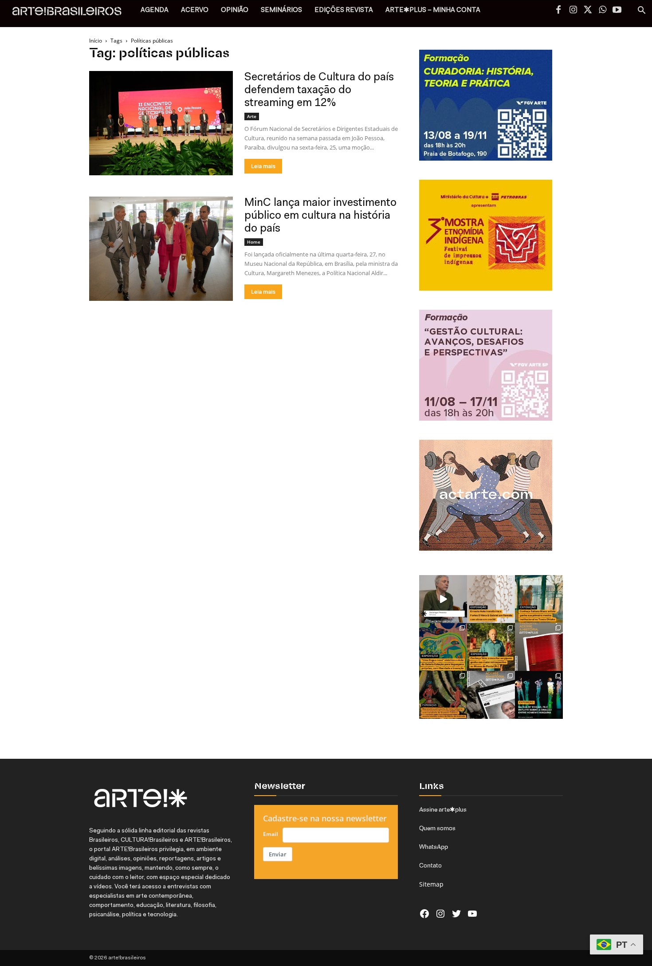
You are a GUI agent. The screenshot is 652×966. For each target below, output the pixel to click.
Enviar (278, 854)
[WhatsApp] (602, 10)
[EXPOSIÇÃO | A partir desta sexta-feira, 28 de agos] (539, 599)
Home (253, 242)
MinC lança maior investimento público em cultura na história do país (320, 215)
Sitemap (431, 884)
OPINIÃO (234, 10)
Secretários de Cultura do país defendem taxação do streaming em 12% (319, 90)
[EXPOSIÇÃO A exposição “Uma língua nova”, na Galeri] (443, 647)
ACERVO (194, 10)
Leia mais (263, 166)
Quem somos (437, 828)
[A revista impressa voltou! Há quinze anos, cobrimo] (539, 647)
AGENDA (155, 10)
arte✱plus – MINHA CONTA (432, 10)
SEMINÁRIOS (281, 10)
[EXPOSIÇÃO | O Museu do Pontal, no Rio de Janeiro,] (491, 647)
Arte (251, 116)
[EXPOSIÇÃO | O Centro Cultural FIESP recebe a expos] (539, 695)
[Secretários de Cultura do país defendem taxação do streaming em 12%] (161, 123)
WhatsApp (433, 847)
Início (95, 40)
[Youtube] (617, 10)
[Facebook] (558, 10)
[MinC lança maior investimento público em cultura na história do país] (161, 249)
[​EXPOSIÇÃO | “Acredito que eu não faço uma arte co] (443, 599)
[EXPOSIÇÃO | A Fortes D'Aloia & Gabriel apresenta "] (491, 599)
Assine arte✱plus (443, 809)
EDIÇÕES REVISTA (343, 10)
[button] (641, 11)
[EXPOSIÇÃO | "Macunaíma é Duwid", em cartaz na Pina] (443, 695)
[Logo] (71, 13)
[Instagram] (573, 10)
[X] (587, 10)
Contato (430, 865)
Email (270, 834)
